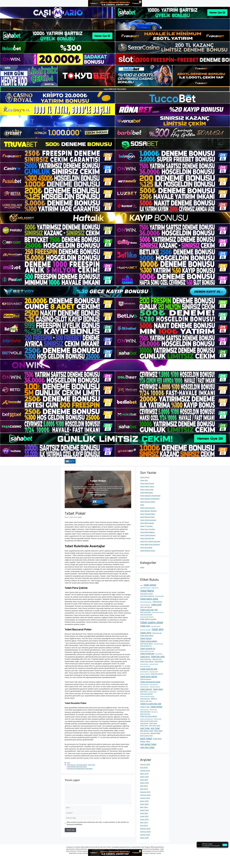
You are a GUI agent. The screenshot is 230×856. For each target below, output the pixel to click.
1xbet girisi (145, 632)
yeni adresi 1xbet (148, 744)
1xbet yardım (154, 711)
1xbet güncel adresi (146, 643)
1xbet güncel (145, 638)
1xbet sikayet (146, 689)
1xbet (68, 763)
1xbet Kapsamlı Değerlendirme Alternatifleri (79, 768)
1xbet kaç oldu (158, 656)
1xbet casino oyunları (148, 619)
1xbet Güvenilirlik (146, 547)
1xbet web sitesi (145, 712)
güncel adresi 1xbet (146, 735)
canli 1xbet (145, 728)
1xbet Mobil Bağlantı (147, 532)
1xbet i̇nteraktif (158, 653)
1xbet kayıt (145, 656)
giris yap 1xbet (145, 733)
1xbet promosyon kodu (150, 682)
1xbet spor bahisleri (146, 694)
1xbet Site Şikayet (152, 691)
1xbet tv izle (144, 707)
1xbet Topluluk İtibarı (147, 514)
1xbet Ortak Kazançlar (148, 520)
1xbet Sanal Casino (147, 483)
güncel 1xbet (155, 733)
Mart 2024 (144, 807)
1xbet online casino (153, 671)
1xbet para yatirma (157, 674)
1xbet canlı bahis (145, 612)
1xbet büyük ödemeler (145, 604)
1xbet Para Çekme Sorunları (150, 541)
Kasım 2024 (144, 783)
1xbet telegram (145, 698)
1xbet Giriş (144, 480)
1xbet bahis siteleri (159, 596)
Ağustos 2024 (145, 792)
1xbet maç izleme (147, 661)
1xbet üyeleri (144, 723)
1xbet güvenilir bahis (158, 643)
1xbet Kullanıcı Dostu (147, 551)
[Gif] (115, 217)
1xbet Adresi (144, 477)
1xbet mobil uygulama (145, 666)
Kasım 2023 (144, 819)
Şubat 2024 (144, 810)
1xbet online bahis (144, 671)
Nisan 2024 (144, 804)
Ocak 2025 (144, 780)
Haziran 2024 (145, 798)
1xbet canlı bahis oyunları (157, 612)
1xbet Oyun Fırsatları (147, 529)
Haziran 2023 (145, 835)
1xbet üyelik (153, 723)
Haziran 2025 (145, 771)
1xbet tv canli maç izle (150, 703)
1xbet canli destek (146, 607)
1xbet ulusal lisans (144, 709)
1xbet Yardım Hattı (147, 489)
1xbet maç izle (156, 659)
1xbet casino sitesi (151, 622)
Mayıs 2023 (144, 838)
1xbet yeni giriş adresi (148, 716)
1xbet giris (157, 629)
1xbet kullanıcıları (145, 659)
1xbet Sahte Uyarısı (147, 486)
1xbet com (145, 626)
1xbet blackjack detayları (146, 602)
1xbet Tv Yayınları (146, 526)
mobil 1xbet (157, 739)
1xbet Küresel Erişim (147, 517)
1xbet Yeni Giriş (145, 714)
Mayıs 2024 (144, 801)
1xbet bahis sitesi (149, 598)
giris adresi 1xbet (146, 731)
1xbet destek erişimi (155, 626)
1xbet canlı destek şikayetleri (147, 617)
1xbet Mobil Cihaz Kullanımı (150, 544)
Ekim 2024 (144, 786)
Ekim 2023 (144, 822)
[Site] (57, 156)
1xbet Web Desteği (147, 523)
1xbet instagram (147, 653)
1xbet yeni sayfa (157, 719)
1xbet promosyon (145, 679)
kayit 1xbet (146, 738)
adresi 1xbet (144, 725)
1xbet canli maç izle (148, 610)
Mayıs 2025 (144, 774)
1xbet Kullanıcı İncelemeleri (149, 499)
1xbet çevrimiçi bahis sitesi (148, 721)
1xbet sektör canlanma (155, 686)
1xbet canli (156, 604)
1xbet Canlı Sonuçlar (147, 508)
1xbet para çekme (81, 764)
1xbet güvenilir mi (145, 646)
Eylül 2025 (144, 767)
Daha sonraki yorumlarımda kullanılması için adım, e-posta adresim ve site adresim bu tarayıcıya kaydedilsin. (98, 823)
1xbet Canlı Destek (146, 614)
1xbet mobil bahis (144, 664)
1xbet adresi (150, 584)
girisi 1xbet (158, 731)
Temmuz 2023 (145, 832)
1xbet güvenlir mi (147, 648)
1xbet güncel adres (148, 641)
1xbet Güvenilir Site (147, 538)
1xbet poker (91, 764)
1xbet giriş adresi (146, 636)
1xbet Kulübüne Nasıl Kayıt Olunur (77, 766)
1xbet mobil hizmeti (153, 664)
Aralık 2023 (144, 816)
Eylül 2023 (144, 825)
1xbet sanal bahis (154, 684)
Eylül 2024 (144, 789)
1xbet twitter (156, 706)
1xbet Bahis (147, 590)
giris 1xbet (155, 728)
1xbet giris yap (71, 764)
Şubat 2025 (144, 777)
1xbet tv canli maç (146, 701)
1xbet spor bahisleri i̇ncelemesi (147, 696)
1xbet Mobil (158, 661)
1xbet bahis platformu (147, 596)
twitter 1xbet (145, 741)
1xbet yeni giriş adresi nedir (146, 719)
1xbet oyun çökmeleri (145, 674)
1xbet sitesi (158, 689)
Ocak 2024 (144, 813)
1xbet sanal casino (144, 686)
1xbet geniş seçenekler (145, 629)
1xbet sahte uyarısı (144, 684)
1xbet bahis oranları (146, 594)
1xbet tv (154, 698)
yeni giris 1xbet (147, 747)
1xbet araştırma (155, 587)
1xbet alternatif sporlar (145, 587)
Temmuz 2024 (145, 795)
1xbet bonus (157, 602)
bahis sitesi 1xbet (154, 725)
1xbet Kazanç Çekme (147, 502)
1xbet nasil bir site (148, 669)
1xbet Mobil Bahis (146, 493)
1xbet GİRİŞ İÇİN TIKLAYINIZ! (115, 89)
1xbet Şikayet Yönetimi (148, 511)
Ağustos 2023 (145, 829)
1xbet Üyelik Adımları (147, 535)
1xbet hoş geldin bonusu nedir (147, 651)
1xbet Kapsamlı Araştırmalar (150, 496)
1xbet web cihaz (153, 709)
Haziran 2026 (145, 764)
